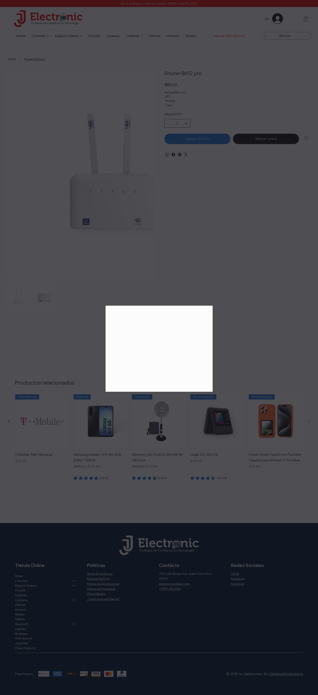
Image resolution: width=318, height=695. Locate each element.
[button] (205, 311)
